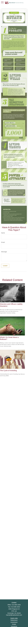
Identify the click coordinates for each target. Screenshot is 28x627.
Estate (14, 624)
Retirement (14, 620)
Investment (14, 622)
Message (4, 252)
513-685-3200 (16, 605)
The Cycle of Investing (8, 370)
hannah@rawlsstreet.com (14, 615)
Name (3, 233)
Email (3, 242)
